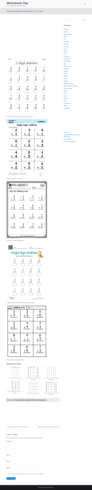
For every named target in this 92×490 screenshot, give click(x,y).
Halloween (66, 56)
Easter (65, 49)
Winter (65, 105)
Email (8, 461)
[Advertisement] (33, 27)
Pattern (66, 76)
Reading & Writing (68, 83)
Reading (66, 81)
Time (65, 100)
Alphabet (66, 29)
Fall (65, 54)
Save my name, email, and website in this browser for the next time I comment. (26, 473)
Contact (66, 132)
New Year (66, 68)
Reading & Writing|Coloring (71, 86)
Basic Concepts (68, 34)
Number (66, 71)
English (66, 51)
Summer (66, 98)
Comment (9, 441)
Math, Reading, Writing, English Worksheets (72, 135)
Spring (65, 95)
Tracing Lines (67, 103)
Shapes (66, 91)
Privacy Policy (67, 139)
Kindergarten (67, 59)
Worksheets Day (17, 3)
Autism (65, 31)
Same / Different (68, 88)
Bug (65, 39)
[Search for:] (74, 20)
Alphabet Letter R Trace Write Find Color (48, 427)
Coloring (66, 44)
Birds (65, 36)
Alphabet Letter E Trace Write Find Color (18, 427)
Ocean (65, 73)
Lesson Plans (67, 61)
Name (8, 455)
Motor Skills (67, 66)
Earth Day (66, 46)
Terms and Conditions (69, 141)
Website (8, 467)
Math (65, 63)
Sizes (65, 93)
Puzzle (65, 78)
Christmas (66, 41)
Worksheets (67, 108)
